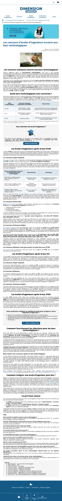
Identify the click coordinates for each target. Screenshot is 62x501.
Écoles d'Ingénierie (31, 16)
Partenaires (35, 487)
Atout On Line (17, 487)
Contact (27, 487)
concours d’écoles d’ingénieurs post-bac (44, 372)
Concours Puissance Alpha (12, 227)
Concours (19, 16)
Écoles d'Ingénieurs (8, 16)
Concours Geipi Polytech (12, 160)
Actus (54, 16)
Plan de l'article (27, 498)
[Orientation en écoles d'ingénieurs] (2, 20)
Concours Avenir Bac (11, 204)
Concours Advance (10, 249)
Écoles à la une (34, 497)
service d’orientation (51, 382)
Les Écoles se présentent (42, 16)
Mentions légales (45, 487)
